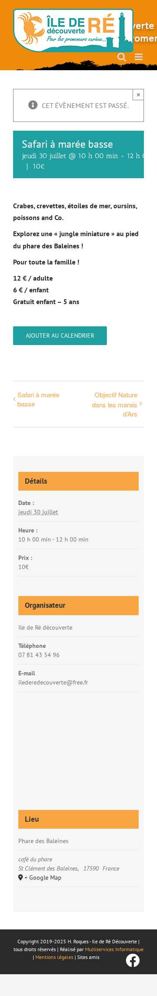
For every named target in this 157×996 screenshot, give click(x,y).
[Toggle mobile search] (121, 56)
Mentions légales (54, 957)
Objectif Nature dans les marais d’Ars (114, 404)
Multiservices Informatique (114, 949)
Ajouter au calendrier (60, 335)
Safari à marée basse (38, 399)
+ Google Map (42, 877)
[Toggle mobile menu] (139, 56)
